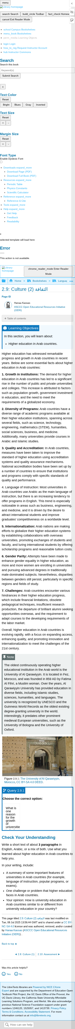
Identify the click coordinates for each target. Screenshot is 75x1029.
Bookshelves (39, 280)
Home (18, 280)
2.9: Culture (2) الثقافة (32, 918)
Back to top (8, 943)
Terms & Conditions (12, 1011)
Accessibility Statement (37, 1011)
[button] (12, 217)
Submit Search (10, 75)
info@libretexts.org (40, 1015)
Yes (8, 974)
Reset (5, 99)
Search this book (9, 64)
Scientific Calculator (18, 192)
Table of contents (16, 318)
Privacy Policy (58, 1008)
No (20, 974)
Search (7, 1025)
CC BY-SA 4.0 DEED (29, 782)
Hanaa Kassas (13, 930)
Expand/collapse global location (71, 280)
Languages (64, 280)
